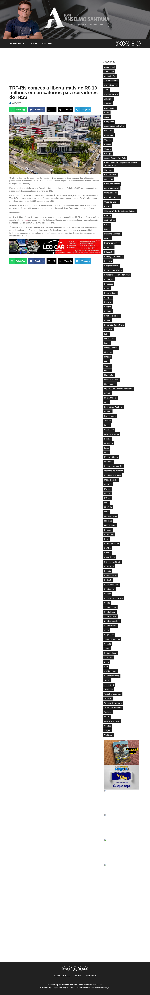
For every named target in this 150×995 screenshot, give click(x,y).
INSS (106, 402)
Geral (106, 361)
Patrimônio (109, 534)
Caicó (106, 117)
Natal (106, 502)
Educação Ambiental (113, 256)
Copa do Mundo (111, 202)
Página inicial (18, 43)
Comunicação (110, 174)
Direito (107, 238)
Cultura (107, 215)
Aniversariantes (111, 80)
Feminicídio (109, 338)
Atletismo (108, 99)
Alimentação (109, 76)
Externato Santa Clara (114, 325)
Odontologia (109, 525)
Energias (108, 297)
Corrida (107, 206)
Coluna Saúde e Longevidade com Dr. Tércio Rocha (121, 164)
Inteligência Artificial (113, 407)
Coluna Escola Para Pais (115, 158)
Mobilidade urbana (112, 475)
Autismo (108, 103)
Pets (106, 539)
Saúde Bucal (109, 612)
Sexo (106, 662)
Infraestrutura (110, 398)
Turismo (107, 712)
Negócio (108, 507)
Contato (47, 43)
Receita (107, 571)
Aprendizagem (110, 85)
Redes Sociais (110, 575)
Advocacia (109, 71)
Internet (107, 411)
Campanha (109, 121)
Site (106, 666)
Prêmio (107, 553)
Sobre (34, 43)
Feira (106, 334)
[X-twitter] (127, 43)
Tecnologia (109, 685)
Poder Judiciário (111, 543)
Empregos (108, 279)
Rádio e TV (109, 566)
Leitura (107, 439)
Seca (106, 630)
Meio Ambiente (111, 457)
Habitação (108, 375)
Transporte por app (113, 703)
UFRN (106, 717)
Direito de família (112, 243)
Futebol (107, 357)
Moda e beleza (110, 480)
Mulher (107, 489)
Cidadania (108, 135)
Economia (108, 247)
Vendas (107, 726)
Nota (106, 512)
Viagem (107, 730)
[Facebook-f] (122, 43)
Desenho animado (112, 234)
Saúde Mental (110, 625)
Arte (106, 90)
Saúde (107, 603)
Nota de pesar (110, 516)
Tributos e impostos (113, 707)
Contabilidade (110, 193)
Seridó (107, 648)
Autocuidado (110, 108)
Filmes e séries (110, 348)
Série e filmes (110, 653)
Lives (106, 448)
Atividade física (111, 94)
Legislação (109, 430)
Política (107, 548)
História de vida (111, 379)
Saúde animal (110, 607)
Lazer (106, 425)
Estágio (107, 306)
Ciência (107, 144)
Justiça (107, 420)
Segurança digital (112, 639)
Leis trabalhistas (111, 434)
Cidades (108, 140)
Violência (108, 735)
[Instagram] (117, 43)
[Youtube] (133, 43)
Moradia (108, 484)
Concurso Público (112, 183)
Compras (108, 170)
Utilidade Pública (111, 721)
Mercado (108, 461)
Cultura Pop (109, 220)
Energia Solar (110, 293)
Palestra (107, 530)
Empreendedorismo (113, 270)
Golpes (107, 366)
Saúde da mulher (111, 621)
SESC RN (108, 657)
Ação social (109, 67)
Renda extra (109, 589)
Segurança (109, 635)
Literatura (108, 443)
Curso (107, 224)
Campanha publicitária (114, 126)
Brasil (106, 112)
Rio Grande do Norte (113, 598)
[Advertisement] (55, 66)
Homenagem (110, 384)
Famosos (108, 329)
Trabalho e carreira (112, 694)
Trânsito (107, 698)
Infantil (107, 393)
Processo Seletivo (112, 562)
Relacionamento (111, 584)
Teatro (107, 680)
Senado (107, 644)
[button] (18, 109)
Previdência (109, 557)
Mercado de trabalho (113, 471)
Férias (106, 343)
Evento (107, 320)
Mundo (107, 493)
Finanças (108, 352)
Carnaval (108, 131)
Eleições (108, 261)
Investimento (110, 416)
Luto (106, 452)
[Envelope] (138, 43)
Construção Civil (111, 188)
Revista (107, 594)
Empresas (108, 284)
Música (107, 498)
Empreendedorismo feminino (117, 275)
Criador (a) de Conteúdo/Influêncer (120, 211)
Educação (108, 252)
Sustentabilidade (111, 676)
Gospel (107, 370)
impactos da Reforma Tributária (118, 389)
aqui (26, 220)
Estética (107, 311)
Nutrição (108, 521)
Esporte (107, 302)
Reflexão (108, 580)
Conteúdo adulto (111, 197)
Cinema (107, 149)
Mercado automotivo (113, 466)
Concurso (108, 179)
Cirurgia (107, 153)
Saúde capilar (110, 616)
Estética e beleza (112, 316)
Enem (106, 288)
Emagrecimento (111, 265)
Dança (107, 229)
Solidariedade (110, 671)
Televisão (108, 689)
